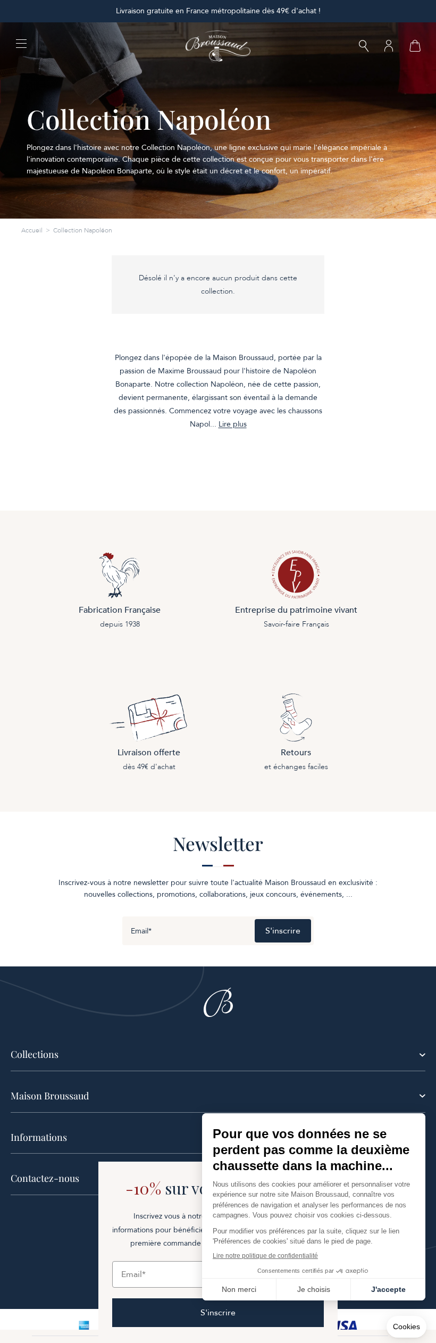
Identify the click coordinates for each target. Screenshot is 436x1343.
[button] (363, 47)
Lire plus (233, 424)
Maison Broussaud (50, 1095)
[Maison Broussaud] (218, 46)
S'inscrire (282, 931)
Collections (34, 1054)
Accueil (32, 230)
